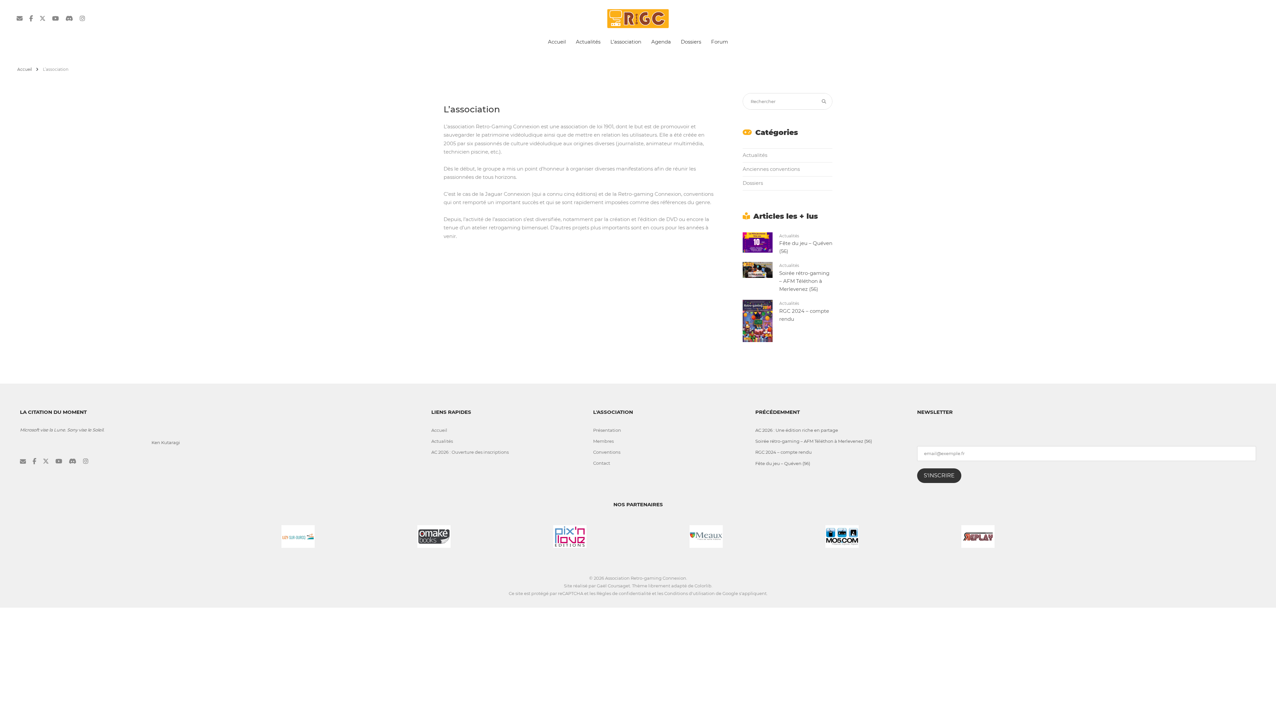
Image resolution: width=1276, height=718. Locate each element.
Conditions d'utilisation (689, 593)
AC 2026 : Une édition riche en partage (796, 430)
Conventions (606, 452)
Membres (603, 441)
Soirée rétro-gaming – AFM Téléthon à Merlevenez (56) (804, 281)
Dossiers (691, 42)
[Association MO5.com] (842, 535)
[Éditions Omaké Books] (434, 535)
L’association (625, 42)
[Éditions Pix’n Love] (569, 535)
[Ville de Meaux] (706, 535)
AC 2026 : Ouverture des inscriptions (470, 452)
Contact (601, 463)
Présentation (607, 430)
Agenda (661, 42)
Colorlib (702, 585)
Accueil (557, 42)
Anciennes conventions (771, 169)
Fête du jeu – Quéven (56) (782, 463)
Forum (719, 42)
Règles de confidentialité (623, 593)
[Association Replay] (978, 535)
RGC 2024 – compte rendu (783, 452)
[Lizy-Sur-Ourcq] (298, 535)
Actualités (588, 42)
